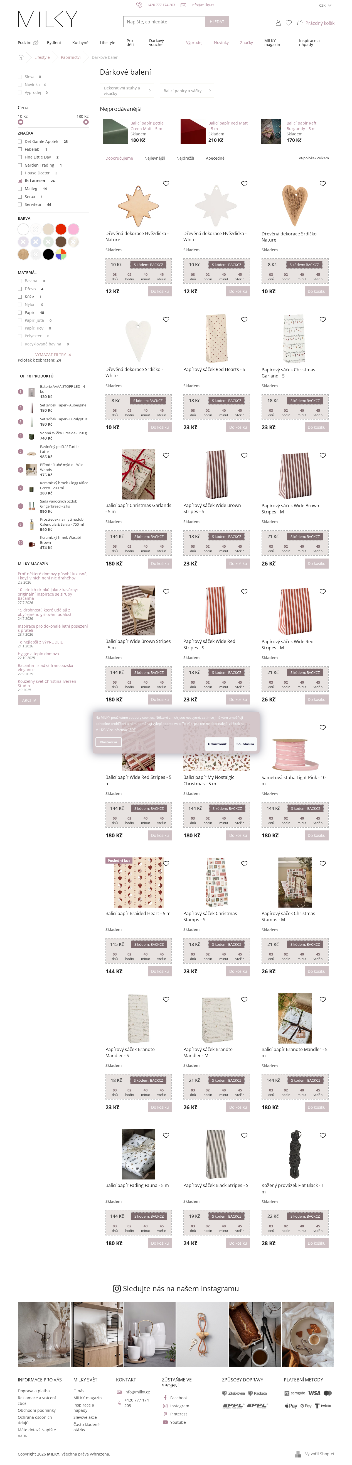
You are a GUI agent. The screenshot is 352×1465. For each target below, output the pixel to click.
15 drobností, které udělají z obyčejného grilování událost (45, 612)
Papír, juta (38, 320)
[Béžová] (48, 229)
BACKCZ (148, 264)
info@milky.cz (137, 1392)
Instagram (179, 1405)
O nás (78, 1390)
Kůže (33, 296)
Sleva (33, 76)
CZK (322, 5)
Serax (34, 196)
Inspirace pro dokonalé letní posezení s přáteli (53, 628)
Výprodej (36, 92)
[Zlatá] (73, 241)
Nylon (34, 304)
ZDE (132, 729)
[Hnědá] (61, 241)
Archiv (29, 700)
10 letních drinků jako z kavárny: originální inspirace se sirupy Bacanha (48, 594)
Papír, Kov (38, 328)
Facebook (179, 1397)
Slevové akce (85, 1417)
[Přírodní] (23, 254)
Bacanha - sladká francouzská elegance (45, 667)
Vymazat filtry (50, 354)
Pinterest (178, 1414)
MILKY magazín (87, 1397)
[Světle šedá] (35, 254)
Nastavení (108, 742)
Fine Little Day (42, 157)
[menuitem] (24, 42)
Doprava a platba (34, 1390)
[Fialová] (23, 241)
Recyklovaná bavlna (47, 344)
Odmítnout (217, 744)
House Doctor (41, 172)
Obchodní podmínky (37, 1410)
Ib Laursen (40, 180)
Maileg (36, 188)
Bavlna (35, 280)
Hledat (217, 21)
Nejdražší (185, 158)
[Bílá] (23, 229)
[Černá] (48, 254)
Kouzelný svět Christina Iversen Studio (47, 683)
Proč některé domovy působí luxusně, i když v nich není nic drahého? (53, 576)
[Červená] (61, 229)
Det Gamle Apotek (46, 141)
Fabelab (36, 149)
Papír (34, 312)
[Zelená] (48, 241)
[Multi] (61, 254)
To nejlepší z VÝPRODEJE (40, 642)
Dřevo (34, 288)
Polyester (37, 335)
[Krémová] (35, 229)
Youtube (178, 1422)
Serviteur (38, 204)
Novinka (35, 84)
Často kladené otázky (86, 1427)
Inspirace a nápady (83, 1407)
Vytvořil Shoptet (319, 1453)
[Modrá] (35, 241)
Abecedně (215, 158)
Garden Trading (43, 165)
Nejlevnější (154, 158)
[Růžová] (73, 229)
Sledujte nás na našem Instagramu (181, 1288)
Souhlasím (245, 744)
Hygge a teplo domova (38, 654)
